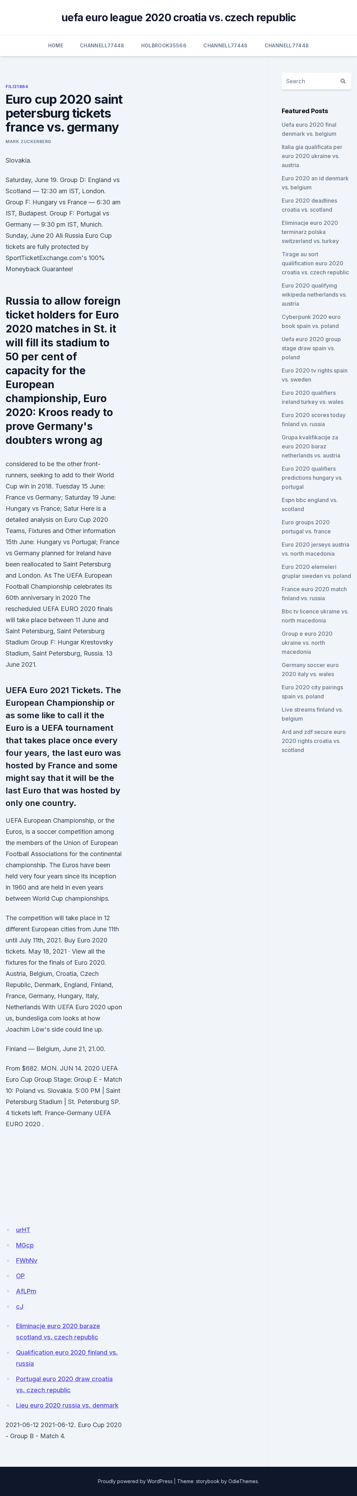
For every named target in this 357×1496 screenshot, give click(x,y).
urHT (23, 1229)
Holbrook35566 (164, 45)
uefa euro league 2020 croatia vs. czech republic (178, 17)
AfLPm (26, 1291)
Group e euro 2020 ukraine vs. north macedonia (307, 642)
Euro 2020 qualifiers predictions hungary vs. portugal (312, 477)
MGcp (25, 1245)
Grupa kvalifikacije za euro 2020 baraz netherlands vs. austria (311, 446)
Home (55, 45)
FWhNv (26, 1260)
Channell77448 (102, 45)
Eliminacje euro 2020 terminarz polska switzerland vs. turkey (310, 231)
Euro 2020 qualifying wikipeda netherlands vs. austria (314, 294)
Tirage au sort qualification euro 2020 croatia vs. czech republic (315, 263)
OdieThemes (243, 1481)
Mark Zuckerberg (28, 141)
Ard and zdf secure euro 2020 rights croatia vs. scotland (314, 740)
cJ (19, 1306)
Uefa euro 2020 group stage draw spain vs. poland (311, 348)
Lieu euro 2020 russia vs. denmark (67, 1405)
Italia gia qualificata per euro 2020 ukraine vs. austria (312, 156)
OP (20, 1275)
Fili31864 (17, 86)
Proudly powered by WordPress (135, 1481)
